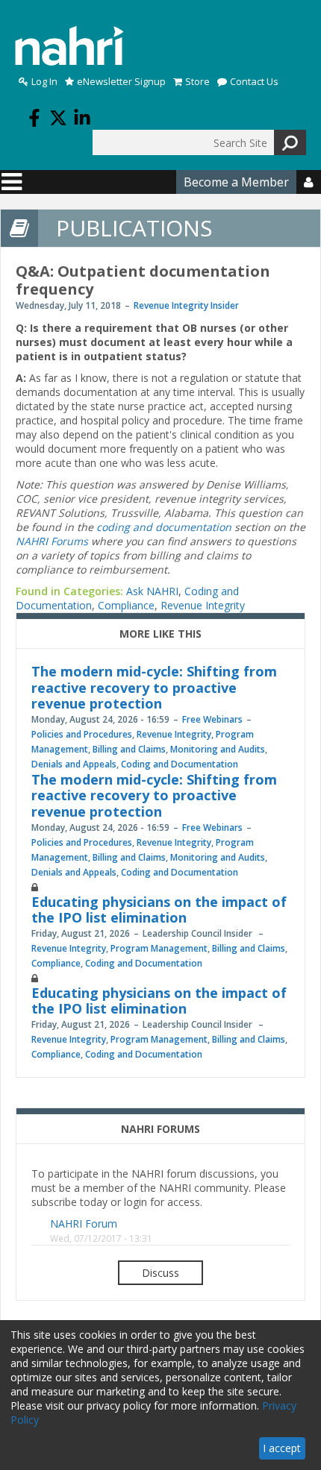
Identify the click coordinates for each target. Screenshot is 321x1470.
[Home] (69, 45)
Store (197, 82)
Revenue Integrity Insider (186, 305)
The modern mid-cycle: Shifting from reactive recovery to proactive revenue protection (154, 687)
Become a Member (236, 182)
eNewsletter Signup (121, 82)
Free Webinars (212, 719)
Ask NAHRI (152, 591)
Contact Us (254, 82)
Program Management (159, 948)
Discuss (160, 1273)
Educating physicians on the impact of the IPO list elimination (159, 910)
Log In (44, 82)
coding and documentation (163, 527)
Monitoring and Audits (217, 749)
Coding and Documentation (179, 764)
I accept (282, 1448)
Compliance (126, 605)
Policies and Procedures (81, 734)
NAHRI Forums (52, 541)
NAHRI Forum (83, 1223)
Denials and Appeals (73, 764)
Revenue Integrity (202, 605)
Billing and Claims (129, 749)
